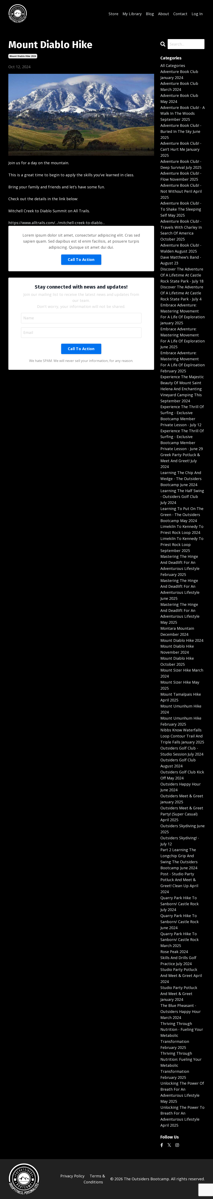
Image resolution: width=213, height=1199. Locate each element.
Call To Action (81, 259)
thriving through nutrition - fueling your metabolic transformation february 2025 (181, 1035)
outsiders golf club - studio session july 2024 (181, 751)
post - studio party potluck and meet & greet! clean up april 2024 (179, 882)
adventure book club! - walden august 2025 (180, 248)
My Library (132, 13)
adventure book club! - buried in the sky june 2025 (180, 131)
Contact (180, 13)
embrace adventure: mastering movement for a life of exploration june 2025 (182, 337)
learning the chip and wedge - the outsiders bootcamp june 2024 (181, 478)
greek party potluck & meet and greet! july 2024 (180, 460)
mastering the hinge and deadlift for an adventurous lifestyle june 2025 (179, 589)
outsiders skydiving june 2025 (182, 828)
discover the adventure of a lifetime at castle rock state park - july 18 (181, 275)
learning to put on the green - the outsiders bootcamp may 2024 (181, 514)
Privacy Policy (72, 1175)
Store (113, 13)
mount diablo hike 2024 (23, 56)
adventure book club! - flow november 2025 (180, 176)
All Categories (172, 65)
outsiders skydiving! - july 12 (179, 840)
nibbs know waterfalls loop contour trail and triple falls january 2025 (182, 736)
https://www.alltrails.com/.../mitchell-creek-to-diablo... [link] (56, 222)
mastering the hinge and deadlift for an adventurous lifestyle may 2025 (179, 613)
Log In (197, 13)
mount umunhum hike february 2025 (180, 721)
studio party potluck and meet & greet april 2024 (181, 975)
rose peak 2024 (174, 951)
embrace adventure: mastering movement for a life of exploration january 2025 (182, 314)
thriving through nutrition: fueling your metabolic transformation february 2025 (181, 1065)
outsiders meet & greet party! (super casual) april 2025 (181, 813)
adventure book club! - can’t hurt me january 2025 (180, 149)
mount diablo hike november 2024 (177, 649)
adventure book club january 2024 (179, 74)
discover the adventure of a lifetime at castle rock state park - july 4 (181, 292)
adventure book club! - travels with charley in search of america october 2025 (181, 230)
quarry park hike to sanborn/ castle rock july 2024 (179, 903)
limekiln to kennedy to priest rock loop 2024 (181, 529)
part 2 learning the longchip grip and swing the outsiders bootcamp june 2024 (179, 858)
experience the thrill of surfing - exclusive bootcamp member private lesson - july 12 (182, 415)
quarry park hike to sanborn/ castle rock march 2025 (179, 939)
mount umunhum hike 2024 (180, 709)
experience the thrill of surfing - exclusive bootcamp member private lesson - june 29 (182, 439)
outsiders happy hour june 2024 (180, 787)
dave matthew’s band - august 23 (180, 260)
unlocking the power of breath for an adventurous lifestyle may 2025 (182, 1092)
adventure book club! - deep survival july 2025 (180, 164)
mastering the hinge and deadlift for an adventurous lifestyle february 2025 (179, 565)
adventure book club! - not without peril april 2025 (181, 191)
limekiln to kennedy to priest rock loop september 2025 (181, 544)
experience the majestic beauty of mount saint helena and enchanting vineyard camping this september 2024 (182, 388)
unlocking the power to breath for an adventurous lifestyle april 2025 (182, 1116)
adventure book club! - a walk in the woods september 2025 (182, 113)
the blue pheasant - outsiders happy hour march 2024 (180, 1011)
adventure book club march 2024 (179, 86)
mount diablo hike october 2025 (177, 661)
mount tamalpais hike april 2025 (180, 697)
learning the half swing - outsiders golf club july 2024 (182, 496)
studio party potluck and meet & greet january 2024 (178, 993)
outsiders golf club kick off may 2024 (182, 774)
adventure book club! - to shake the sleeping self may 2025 (180, 209)
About (163, 13)
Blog (150, 13)
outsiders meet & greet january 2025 (181, 798)
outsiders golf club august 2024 (178, 762)
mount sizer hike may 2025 (179, 685)
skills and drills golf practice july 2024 (178, 960)
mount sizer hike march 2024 (181, 673)
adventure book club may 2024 (179, 98)
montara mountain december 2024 (177, 631)
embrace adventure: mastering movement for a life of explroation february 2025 (182, 361)
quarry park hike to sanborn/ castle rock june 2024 (179, 921)
